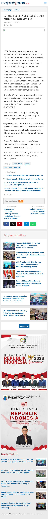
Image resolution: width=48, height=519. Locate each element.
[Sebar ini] (6, 224)
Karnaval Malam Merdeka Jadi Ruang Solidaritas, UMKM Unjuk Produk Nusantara (28, 283)
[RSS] (20, 201)
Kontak (3, 516)
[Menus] (45, 3)
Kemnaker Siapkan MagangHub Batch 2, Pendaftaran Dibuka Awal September (29, 273)
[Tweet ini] (13, 224)
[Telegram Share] (26, 224)
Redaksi (22, 514)
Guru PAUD (18, 164)
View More (24, 326)
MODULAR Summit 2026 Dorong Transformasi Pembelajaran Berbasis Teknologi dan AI (28, 264)
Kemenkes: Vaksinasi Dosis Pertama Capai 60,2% (23, 175)
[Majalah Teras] (15, 3)
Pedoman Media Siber (34, 514)
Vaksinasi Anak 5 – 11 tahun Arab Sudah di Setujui (23, 179)
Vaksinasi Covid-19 (12, 168)
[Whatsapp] (33, 224)
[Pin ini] (19, 224)
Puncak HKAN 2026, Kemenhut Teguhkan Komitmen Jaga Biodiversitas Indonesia (28, 245)
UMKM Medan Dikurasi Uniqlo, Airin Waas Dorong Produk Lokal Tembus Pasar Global (30, 254)
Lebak (27, 164)
